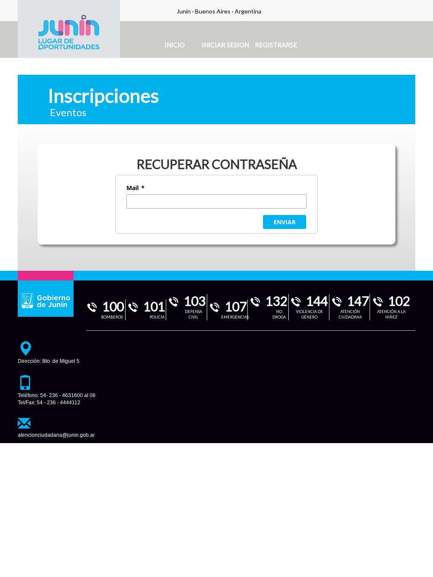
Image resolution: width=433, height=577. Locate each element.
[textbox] (216, 201)
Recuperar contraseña (217, 163)
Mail (135, 188)
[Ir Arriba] (419, 565)
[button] (284, 222)
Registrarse (276, 45)
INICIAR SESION (225, 45)
